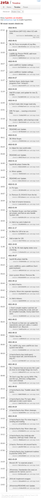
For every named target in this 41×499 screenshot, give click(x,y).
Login (39, 1)
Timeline (17, 7)
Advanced (6, 12)
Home (9, 7)
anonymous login (10, 20)
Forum (25, 7)
